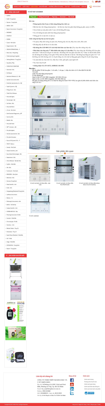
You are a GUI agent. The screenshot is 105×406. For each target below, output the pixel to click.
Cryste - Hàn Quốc (11, 42)
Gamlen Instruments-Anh (13, 79)
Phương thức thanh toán (90, 382)
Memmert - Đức (10, 177)
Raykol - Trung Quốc (11, 248)
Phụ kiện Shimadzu (11, 137)
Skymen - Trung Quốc (12, 22)
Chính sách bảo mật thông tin (91, 386)
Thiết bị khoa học (64, 1)
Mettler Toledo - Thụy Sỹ (12, 228)
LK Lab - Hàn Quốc (11, 110)
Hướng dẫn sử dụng (56, 6)
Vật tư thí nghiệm (79, 1)
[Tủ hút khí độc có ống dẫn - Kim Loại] (40, 168)
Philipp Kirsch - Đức (11, 90)
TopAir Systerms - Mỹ (12, 86)
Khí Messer (9, 73)
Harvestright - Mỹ (11, 100)
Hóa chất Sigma (10, 96)
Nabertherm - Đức (11, 157)
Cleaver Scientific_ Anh (12, 150)
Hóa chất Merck (10, 106)
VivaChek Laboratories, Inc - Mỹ (14, 83)
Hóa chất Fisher (10, 123)
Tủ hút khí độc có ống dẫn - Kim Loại (40, 183)
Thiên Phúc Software (12, 93)
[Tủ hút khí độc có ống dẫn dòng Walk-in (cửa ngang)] (89, 168)
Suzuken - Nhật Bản (11, 218)
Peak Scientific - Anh (11, 184)
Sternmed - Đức (10, 69)
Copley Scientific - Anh (12, 208)
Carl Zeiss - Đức (10, 103)
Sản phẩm (34, 6)
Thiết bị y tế (71, 1)
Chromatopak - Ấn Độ (12, 221)
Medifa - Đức (10, 120)
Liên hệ (83, 6)
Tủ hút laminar (34, 216)
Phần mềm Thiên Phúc (54, 1)
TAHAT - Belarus (10, 144)
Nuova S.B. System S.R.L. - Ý (13, 140)
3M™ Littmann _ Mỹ (11, 127)
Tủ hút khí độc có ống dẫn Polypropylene (64, 183)
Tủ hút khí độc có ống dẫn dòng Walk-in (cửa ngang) (89, 183)
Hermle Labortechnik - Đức (13, 134)
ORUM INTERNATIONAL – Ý (13, 49)
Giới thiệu (26, 6)
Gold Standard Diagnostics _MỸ (14, 113)
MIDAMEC (9, 32)
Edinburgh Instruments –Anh (14, 201)
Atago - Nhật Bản (11, 242)
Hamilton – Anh (10, 225)
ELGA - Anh (9, 188)
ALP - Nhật (9, 238)
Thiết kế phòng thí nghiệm (13, 56)
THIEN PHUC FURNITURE (13, 66)
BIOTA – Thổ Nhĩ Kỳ (11, 204)
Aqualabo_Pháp (10, 63)
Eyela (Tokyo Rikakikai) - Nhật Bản (15, 235)
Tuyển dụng (75, 6)
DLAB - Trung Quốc (11, 19)
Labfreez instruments (12, 194)
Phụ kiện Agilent (11, 130)
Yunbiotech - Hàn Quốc (12, 171)
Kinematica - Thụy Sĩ (11, 231)
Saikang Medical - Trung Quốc (14, 59)
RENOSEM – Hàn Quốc (12, 174)
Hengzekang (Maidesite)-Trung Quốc (15, 191)
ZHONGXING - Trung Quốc (13, 245)
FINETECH (9, 36)
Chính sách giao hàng (89, 384)
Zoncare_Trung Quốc (12, 181)
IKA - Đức (9, 167)
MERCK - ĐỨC (10, 25)
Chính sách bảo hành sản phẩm (92, 389)
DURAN (8, 39)
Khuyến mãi (43, 6)
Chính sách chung (88, 379)
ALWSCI (8, 15)
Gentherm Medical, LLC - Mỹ (13, 76)
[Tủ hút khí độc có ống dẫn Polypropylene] (65, 168)
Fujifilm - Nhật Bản (11, 164)
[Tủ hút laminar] (40, 201)
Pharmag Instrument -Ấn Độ (13, 215)
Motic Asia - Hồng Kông (12, 52)
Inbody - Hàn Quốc (11, 147)
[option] (15, 269)
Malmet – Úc (10, 198)
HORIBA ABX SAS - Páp (12, 211)
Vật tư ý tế (86, 1)
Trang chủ (17, 6)
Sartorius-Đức (10, 117)
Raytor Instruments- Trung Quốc (14, 29)
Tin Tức (67, 6)
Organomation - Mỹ (11, 46)
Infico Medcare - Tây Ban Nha (14, 161)
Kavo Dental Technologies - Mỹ (14, 154)
